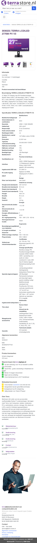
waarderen (16, 384)
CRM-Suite (26, 541)
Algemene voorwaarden (9, 530)
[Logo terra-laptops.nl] (18, 3)
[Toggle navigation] (4, 17)
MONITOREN (6, 24)
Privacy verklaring (7, 532)
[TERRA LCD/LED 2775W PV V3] (18, 48)
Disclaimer (5, 534)
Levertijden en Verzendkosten (11, 536)
